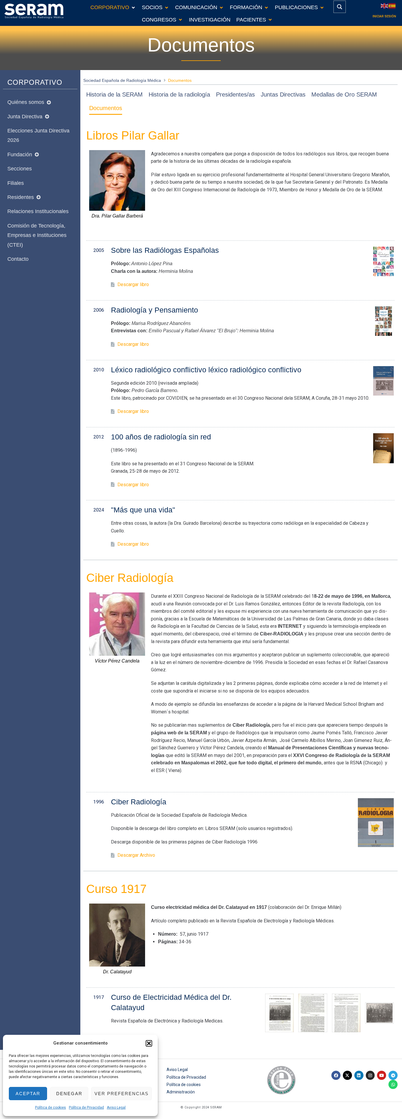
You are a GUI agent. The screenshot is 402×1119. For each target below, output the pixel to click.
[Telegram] (393, 1075)
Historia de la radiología (179, 94)
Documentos (105, 108)
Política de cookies (50, 1107)
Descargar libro (133, 284)
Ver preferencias (121, 1093)
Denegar (69, 1093)
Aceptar (28, 1093)
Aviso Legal (116, 1107)
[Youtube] (381, 1075)
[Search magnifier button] (339, 7)
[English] (384, 5)
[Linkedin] (358, 1075)
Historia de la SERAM (114, 94)
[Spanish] (392, 5)
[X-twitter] (347, 1075)
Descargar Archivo (136, 855)
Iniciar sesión (384, 16)
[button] (149, 1043)
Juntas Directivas (283, 94)
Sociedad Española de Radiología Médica (122, 80)
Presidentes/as (235, 94)
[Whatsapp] (393, 1084)
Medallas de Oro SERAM (344, 94)
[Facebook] (335, 1075)
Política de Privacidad (86, 1107)
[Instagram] (370, 1075)
